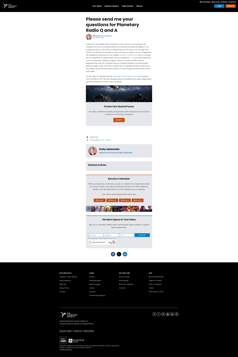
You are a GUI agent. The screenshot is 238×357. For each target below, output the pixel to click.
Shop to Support (155, 284)
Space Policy (64, 288)
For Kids (62, 292)
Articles (108, 140)
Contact (122, 288)
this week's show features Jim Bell (126, 76)
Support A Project (155, 280)
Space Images (94, 284)
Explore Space (112, 6)
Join (219, 6)
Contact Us (77, 331)
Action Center (124, 277)
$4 (99, 200)
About (139, 6)
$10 (112, 200)
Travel (151, 288)
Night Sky (63, 284)
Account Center (65, 331)
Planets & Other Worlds (68, 277)
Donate (230, 6)
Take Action (127, 6)
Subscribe (142, 235)
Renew (225, 2)
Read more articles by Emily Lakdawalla (115, 152)
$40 (138, 200)
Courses (92, 292)
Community (205, 2)
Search (233, 2)
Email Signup (124, 280)
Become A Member (126, 284)
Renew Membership (156, 277)
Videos (91, 288)
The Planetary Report (97, 295)
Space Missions (65, 280)
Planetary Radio (95, 280)
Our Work (97, 6)
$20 (125, 200)
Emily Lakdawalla (109, 149)
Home (102, 140)
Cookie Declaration (66, 349)
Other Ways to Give (156, 292)
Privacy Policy (112, 238)
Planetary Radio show (128, 55)
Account (216, 2)
